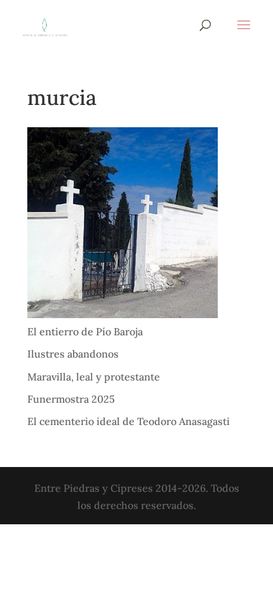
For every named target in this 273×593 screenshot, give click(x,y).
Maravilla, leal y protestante (93, 376)
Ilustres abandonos (73, 353)
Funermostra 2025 (71, 399)
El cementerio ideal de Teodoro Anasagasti (128, 421)
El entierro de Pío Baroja (85, 331)
